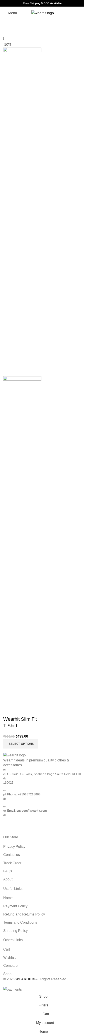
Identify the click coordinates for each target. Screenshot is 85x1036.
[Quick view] (8, 710)
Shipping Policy (15, 931)
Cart (6, 949)
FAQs (7, 871)
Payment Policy (15, 906)
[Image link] (14, 755)
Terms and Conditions (20, 922)
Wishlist (9, 957)
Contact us (11, 855)
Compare (10, 965)
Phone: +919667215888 (24, 794)
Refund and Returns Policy (24, 914)
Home (8, 898)
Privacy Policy (14, 846)
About (7, 879)
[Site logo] (42, 13)
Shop (7, 974)
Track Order (12, 863)
